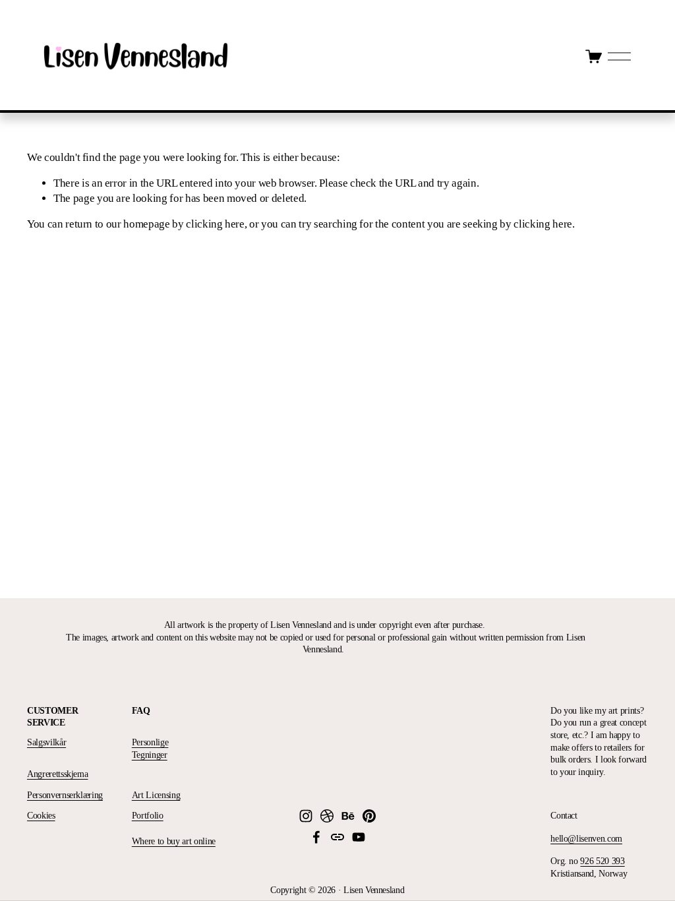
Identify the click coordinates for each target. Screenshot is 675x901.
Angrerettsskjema (57, 773)
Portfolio (147, 815)
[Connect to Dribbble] (327, 816)
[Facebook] (316, 837)
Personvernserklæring (65, 795)
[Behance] (348, 816)
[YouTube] (358, 837)
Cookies (41, 815)
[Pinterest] (369, 816)
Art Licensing (156, 795)
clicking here (215, 224)
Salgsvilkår (46, 742)
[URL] (337, 837)
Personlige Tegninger (150, 748)
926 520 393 (602, 860)
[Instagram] (305, 816)
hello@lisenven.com (586, 838)
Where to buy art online (174, 841)
